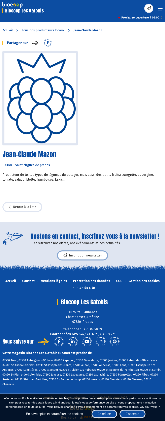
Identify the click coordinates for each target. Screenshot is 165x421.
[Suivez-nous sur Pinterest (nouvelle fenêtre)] (114, 342)
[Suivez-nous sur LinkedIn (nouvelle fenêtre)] (73, 342)
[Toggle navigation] (160, 9)
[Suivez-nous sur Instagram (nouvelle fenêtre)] (101, 342)
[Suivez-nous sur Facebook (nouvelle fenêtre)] (59, 342)
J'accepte (132, 414)
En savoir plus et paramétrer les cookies (54, 414)
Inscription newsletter (85, 255)
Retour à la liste (24, 207)
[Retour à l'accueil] (12, 5)
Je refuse (104, 414)
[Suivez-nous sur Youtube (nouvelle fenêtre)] (87, 342)
